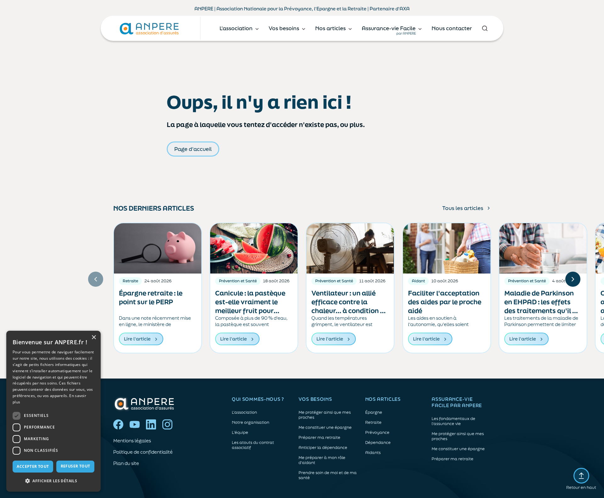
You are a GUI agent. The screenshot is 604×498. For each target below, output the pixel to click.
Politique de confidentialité (143, 452)
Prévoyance (377, 432)
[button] (53, 481)
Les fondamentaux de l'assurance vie (453, 421)
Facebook (118, 424)
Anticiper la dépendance (323, 447)
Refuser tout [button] (75, 466)
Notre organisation (250, 422)
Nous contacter (452, 28)
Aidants (373, 452)
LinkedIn (151, 424)
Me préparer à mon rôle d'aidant (322, 460)
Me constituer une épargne (325, 427)
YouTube (135, 424)
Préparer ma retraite (319, 437)
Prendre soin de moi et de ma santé (328, 475)
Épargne (373, 412)
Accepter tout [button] (33, 466)
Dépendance (378, 442)
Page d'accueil (193, 148)
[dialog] (53, 411)
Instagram (167, 424)
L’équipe (240, 432)
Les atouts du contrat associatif (253, 445)
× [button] (93, 337)
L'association (244, 412)
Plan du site (126, 463)
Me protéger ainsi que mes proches (325, 415)
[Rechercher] (484, 28)
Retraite (373, 422)
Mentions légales (132, 441)
